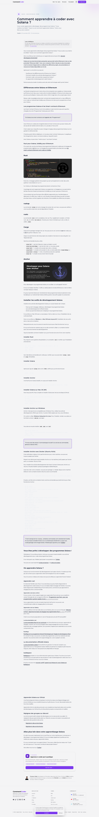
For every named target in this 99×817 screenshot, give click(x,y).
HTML (52, 793)
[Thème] (76, 2)
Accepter (46, 813)
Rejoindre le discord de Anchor (34, 726)
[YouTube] (13, 799)
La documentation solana (31, 644)
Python (52, 800)
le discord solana (55, 562)
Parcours (64, 1)
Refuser (61, 813)
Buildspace (27, 655)
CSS (51, 795)
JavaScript (53, 797)
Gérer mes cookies (82, 812)
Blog (33, 800)
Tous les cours (54, 804)
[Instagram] (18, 799)
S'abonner (34, 797)
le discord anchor (44, 562)
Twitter (63, 542)
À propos (34, 804)
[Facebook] (20, 799)
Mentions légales (67, 812)
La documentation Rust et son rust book (35, 622)
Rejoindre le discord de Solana (34, 723)
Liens (33, 802)
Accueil (33, 793)
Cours (33, 795)
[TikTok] (15, 799)
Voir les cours (56, 1)
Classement (71, 1)
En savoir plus (33, 46)
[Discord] (24, 799)
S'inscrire (82, 1)
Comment (18, 2)
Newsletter (74, 812)
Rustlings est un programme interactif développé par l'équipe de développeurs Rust (47, 634)
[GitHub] (22, 799)
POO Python (53, 802)
